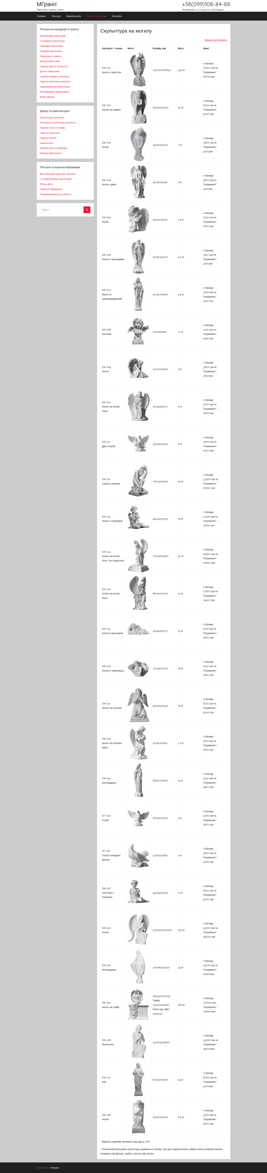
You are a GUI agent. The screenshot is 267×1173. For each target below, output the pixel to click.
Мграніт (55, 1167)
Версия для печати (216, 40)
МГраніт (47, 4)
